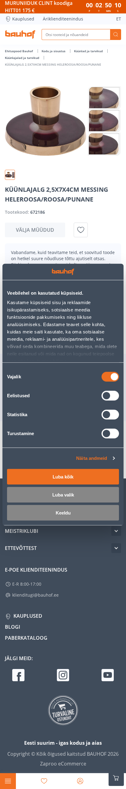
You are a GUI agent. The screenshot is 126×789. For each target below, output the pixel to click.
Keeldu (63, 512)
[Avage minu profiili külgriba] (80, 781)
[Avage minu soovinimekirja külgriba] (44, 781)
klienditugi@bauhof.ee (35, 595)
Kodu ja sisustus (54, 51)
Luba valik (63, 494)
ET (118, 19)
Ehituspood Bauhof (19, 51)
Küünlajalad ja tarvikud (22, 58)
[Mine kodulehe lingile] (20, 34)
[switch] (110, 395)
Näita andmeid (91, 458)
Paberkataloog (26, 637)
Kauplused (23, 19)
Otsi (115, 34)
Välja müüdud (35, 230)
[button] (10, 175)
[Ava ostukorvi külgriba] (116, 778)
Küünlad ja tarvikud (89, 51)
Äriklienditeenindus (63, 19)
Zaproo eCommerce (63, 763)
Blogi (12, 627)
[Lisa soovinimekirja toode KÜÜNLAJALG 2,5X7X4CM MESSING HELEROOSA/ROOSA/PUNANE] (81, 230)
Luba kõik (63, 476)
